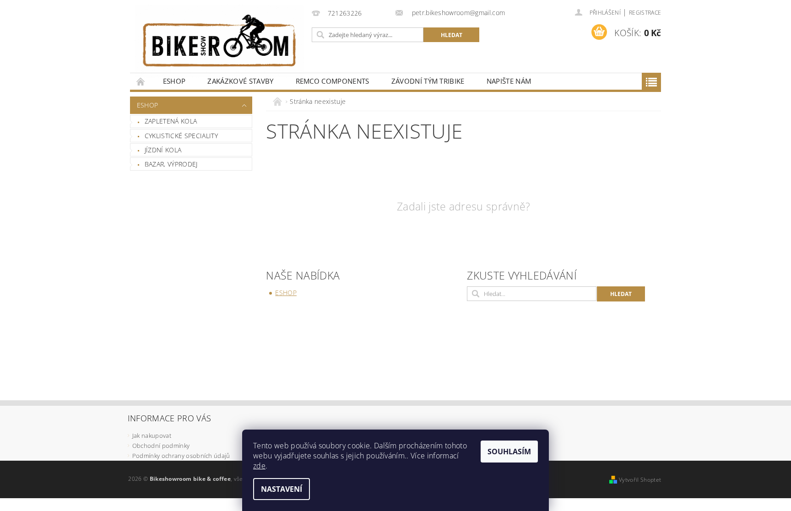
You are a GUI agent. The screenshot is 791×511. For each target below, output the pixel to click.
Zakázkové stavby (240, 81)
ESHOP (174, 81)
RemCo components (332, 81)
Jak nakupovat (151, 435)
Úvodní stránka (141, 81)
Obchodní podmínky (161, 445)
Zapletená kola (171, 121)
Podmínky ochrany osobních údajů (181, 456)
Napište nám (509, 81)
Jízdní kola (163, 149)
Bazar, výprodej (171, 164)
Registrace (645, 12)
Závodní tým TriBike (428, 81)
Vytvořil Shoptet (640, 480)
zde (259, 466)
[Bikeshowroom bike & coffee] (219, 41)
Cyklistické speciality (181, 135)
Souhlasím (509, 451)
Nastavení (281, 489)
